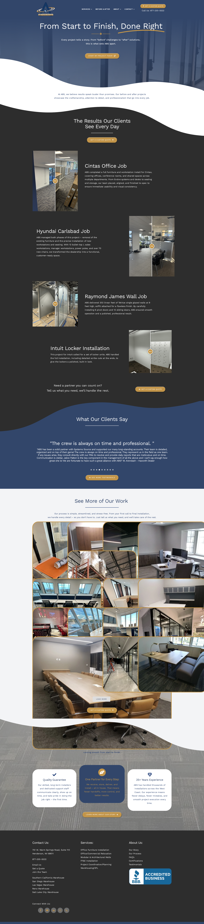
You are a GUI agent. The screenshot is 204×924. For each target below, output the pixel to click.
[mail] (60, 910)
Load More (101, 699)
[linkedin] (53, 910)
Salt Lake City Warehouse (45, 892)
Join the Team (39, 872)
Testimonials (135, 864)
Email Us (36, 865)
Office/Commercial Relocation (96, 853)
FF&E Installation (89, 861)
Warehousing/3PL (89, 868)
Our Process (135, 853)
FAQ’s (131, 857)
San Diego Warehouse (43, 881)
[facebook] (40, 910)
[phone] (66, 910)
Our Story (134, 850)
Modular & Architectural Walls (96, 857)
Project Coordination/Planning (96, 864)
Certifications (136, 861)
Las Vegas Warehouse (43, 885)
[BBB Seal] (150, 869)
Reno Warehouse (40, 888)
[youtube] (47, 910)
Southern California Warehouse (48, 878)
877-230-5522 (157, 10)
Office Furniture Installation (95, 850)
